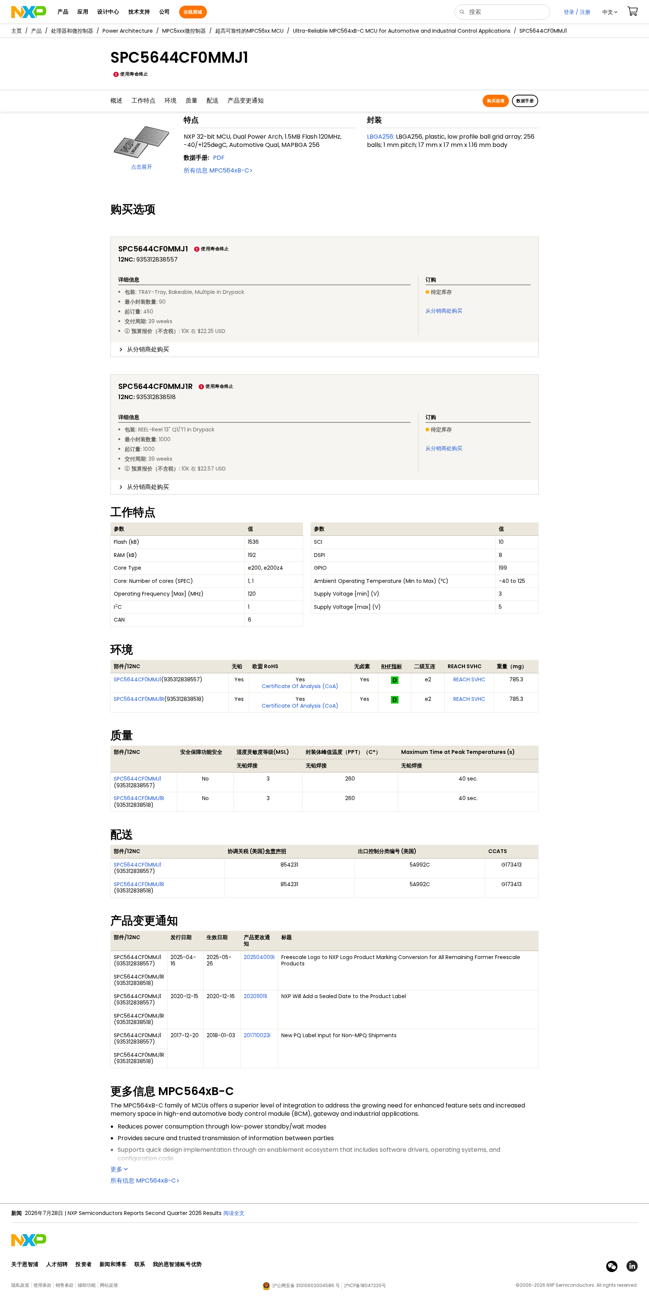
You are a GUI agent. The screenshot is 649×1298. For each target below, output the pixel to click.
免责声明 (275, 851)
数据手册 (525, 101)
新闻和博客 (113, 1264)
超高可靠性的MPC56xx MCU (249, 31)
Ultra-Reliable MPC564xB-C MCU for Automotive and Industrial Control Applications (401, 31)
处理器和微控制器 (72, 31)
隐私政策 (20, 1285)
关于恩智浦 (25, 1264)
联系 (139, 1264)
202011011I (255, 996)
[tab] (324, 349)
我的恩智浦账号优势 (177, 1264)
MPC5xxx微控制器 (184, 31)
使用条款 (42, 1285)
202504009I (259, 957)
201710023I (257, 1035)
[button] (610, 12)
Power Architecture (128, 31)
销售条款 (65, 1285)
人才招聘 (57, 1264)
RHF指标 (391, 666)
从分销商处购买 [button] (148, 349)
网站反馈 (109, 1285)
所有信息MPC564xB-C (216, 170)
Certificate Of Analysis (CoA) (300, 686)
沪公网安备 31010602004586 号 (306, 1285)
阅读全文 (234, 1213)
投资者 (83, 1264)
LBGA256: (380, 136)
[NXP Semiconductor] (28, 12)
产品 (36, 31)
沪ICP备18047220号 (365, 1285)
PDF (219, 157)
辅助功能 (87, 1285)
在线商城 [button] (193, 12)
